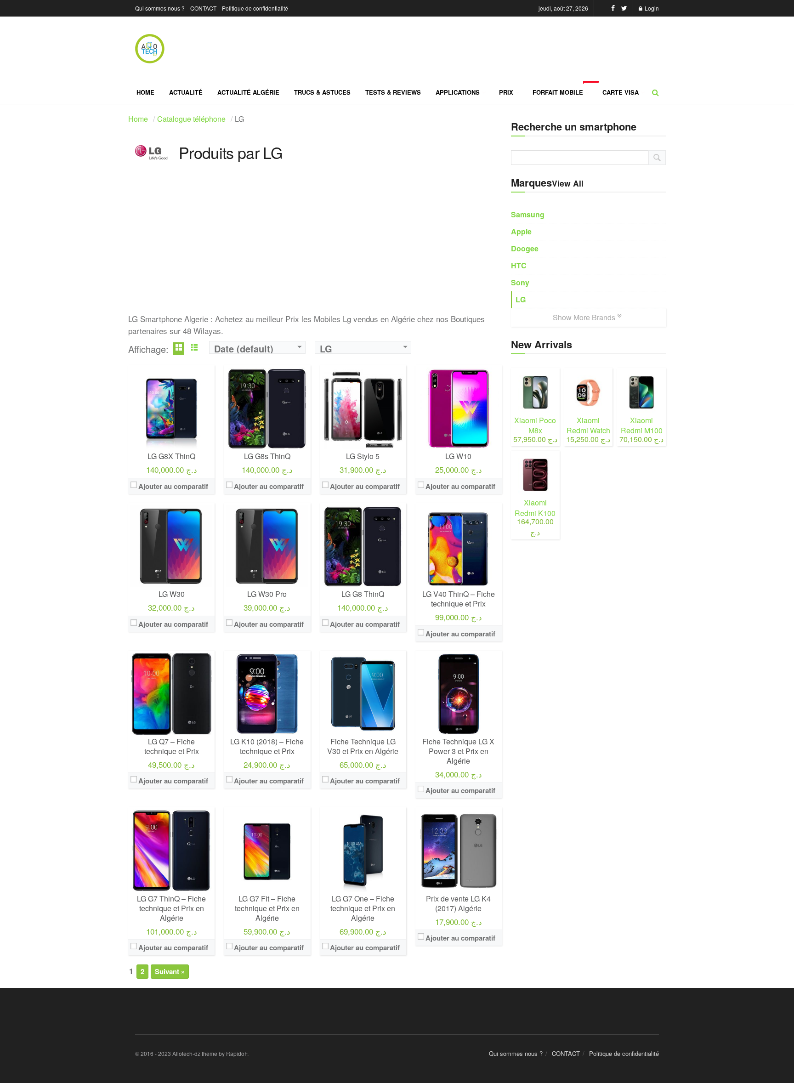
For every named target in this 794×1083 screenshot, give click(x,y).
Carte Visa (620, 92)
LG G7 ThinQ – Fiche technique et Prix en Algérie (171, 908)
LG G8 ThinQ (362, 594)
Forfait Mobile (564, 88)
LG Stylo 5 (363, 456)
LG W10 (458, 456)
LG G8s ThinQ (267, 456)
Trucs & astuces (322, 92)
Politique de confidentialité (255, 8)
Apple (521, 231)
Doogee (525, 248)
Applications (458, 92)
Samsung (527, 214)
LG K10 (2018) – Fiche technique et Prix (267, 746)
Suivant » (170, 971)
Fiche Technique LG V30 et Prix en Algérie (362, 746)
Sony (520, 282)
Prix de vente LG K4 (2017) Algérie (458, 903)
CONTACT (203, 8)
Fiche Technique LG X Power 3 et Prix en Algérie (458, 751)
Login (651, 8)
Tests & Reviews (393, 92)
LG (521, 299)
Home (145, 92)
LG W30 (172, 594)
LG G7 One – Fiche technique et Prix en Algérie (362, 908)
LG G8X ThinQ (171, 456)
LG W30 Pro (267, 594)
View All (568, 183)
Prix (506, 92)
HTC (519, 265)
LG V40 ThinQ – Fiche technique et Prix (458, 599)
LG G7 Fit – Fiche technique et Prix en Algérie (267, 908)
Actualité (186, 92)
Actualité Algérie (248, 92)
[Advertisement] (315, 248)
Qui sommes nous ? (160, 8)
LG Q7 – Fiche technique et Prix (171, 746)
